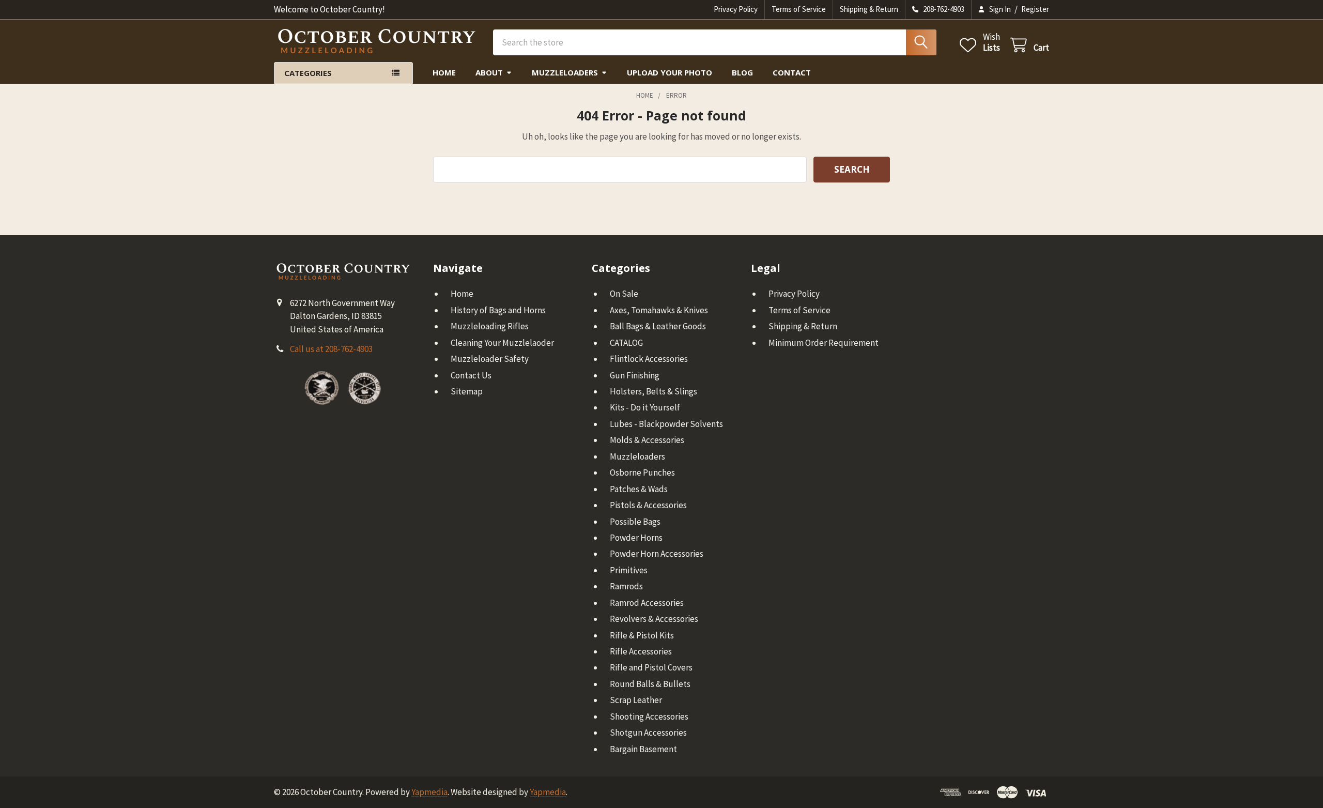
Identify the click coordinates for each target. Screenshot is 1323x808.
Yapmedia (429, 792)
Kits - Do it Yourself (645, 407)
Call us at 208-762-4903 (331, 349)
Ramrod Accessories (647, 602)
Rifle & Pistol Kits (642, 635)
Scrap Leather (636, 700)
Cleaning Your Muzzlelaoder (502, 342)
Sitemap (467, 391)
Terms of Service (799, 9)
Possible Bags (635, 521)
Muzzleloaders (565, 72)
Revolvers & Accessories (654, 618)
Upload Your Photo (669, 72)
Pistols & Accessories (648, 505)
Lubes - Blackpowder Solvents (666, 424)
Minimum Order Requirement (823, 342)
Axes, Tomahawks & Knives (659, 310)
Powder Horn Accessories (656, 553)
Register (1035, 9)
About (489, 72)
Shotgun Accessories (648, 732)
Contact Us (471, 375)
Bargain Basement (643, 749)
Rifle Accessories (641, 651)
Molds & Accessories (647, 440)
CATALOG (626, 342)
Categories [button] (308, 73)
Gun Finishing (634, 375)
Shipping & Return (869, 9)
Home (444, 72)
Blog (742, 72)
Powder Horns (636, 537)
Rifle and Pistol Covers (651, 667)
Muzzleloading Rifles (490, 326)
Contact (792, 72)
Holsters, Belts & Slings (653, 391)
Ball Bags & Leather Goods (658, 326)
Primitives (629, 570)
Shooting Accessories (649, 716)
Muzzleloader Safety (490, 358)
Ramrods (626, 586)
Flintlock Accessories (649, 358)
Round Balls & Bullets (650, 684)
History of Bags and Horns (498, 310)
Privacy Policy (736, 9)
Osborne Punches (642, 472)
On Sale (624, 293)
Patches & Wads (639, 489)
